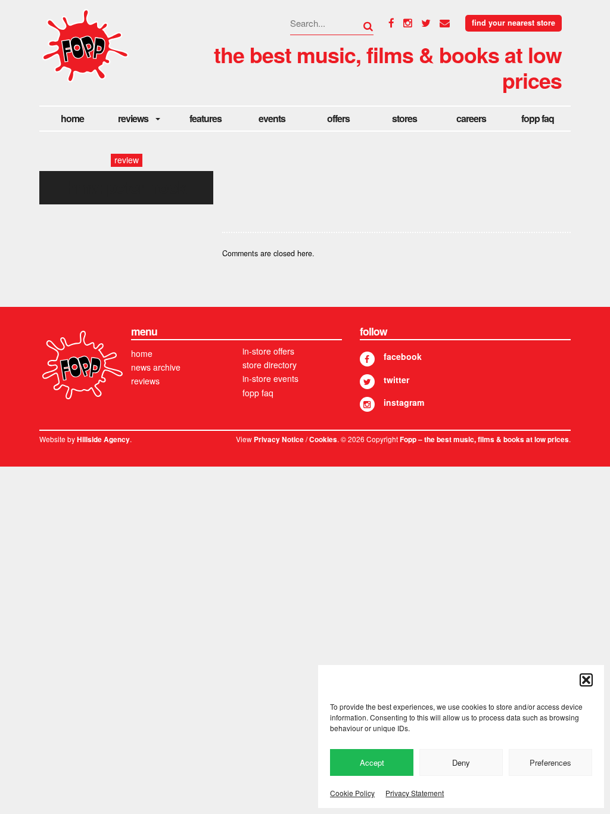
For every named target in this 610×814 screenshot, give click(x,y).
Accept (372, 762)
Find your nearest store (513, 22)
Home (72, 118)
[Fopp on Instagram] (367, 404)
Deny (461, 762)
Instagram (404, 402)
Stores (404, 118)
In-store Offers (268, 351)
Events (272, 118)
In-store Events (270, 378)
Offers (338, 118)
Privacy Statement (414, 793)
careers (471, 118)
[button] (586, 680)
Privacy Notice (279, 439)
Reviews (133, 118)
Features (205, 118)
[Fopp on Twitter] (367, 381)
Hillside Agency (103, 439)
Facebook (403, 356)
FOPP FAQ (537, 118)
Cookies (323, 439)
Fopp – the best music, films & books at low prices (484, 439)
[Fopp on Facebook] (367, 359)
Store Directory (269, 365)
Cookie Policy (352, 793)
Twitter (396, 380)
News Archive (155, 367)
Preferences (550, 762)
